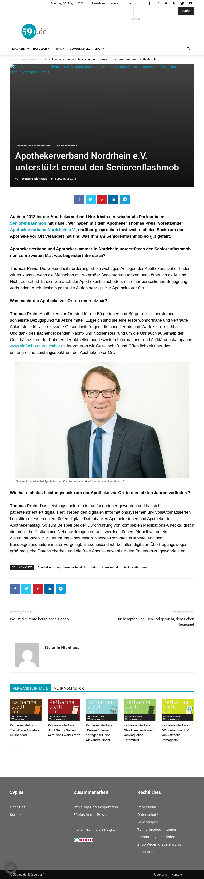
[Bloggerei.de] (84, 841)
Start (13, 59)
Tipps (58, 48)
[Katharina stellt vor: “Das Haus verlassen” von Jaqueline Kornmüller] (140, 710)
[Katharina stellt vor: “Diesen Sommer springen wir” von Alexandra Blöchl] (102, 710)
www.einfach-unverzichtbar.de (38, 346)
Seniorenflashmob (34, 59)
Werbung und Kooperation (96, 807)
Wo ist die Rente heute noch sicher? (39, 619)
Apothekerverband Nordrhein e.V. (43, 229)
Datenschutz (147, 814)
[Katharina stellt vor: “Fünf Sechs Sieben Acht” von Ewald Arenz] (64, 710)
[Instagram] (157, 3)
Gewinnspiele (80, 48)
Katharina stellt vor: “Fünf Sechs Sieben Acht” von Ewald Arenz (64, 730)
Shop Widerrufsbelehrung (159, 844)
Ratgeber (40, 48)
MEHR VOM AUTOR (69, 688)
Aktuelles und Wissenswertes (34, 145)
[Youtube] (190, 3)
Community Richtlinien (156, 836)
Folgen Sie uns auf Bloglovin (96, 830)
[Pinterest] (165, 3)
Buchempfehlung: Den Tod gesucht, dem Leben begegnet (155, 622)
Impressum (146, 807)
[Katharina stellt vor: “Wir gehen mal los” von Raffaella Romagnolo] (178, 710)
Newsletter (99, 3)
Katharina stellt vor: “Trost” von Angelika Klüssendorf (24, 730)
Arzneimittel (110, 567)
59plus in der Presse (91, 814)
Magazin (18, 48)
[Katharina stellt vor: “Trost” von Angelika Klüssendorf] (26, 710)
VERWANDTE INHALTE (30, 688)
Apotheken (45, 567)
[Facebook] (149, 3)
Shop (98, 48)
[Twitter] (182, 3)
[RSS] (174, 3)
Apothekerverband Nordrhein (77, 567)
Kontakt (116, 3)
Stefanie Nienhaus (34, 178)
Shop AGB (145, 851)
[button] (188, 49)
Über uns (132, 3)
